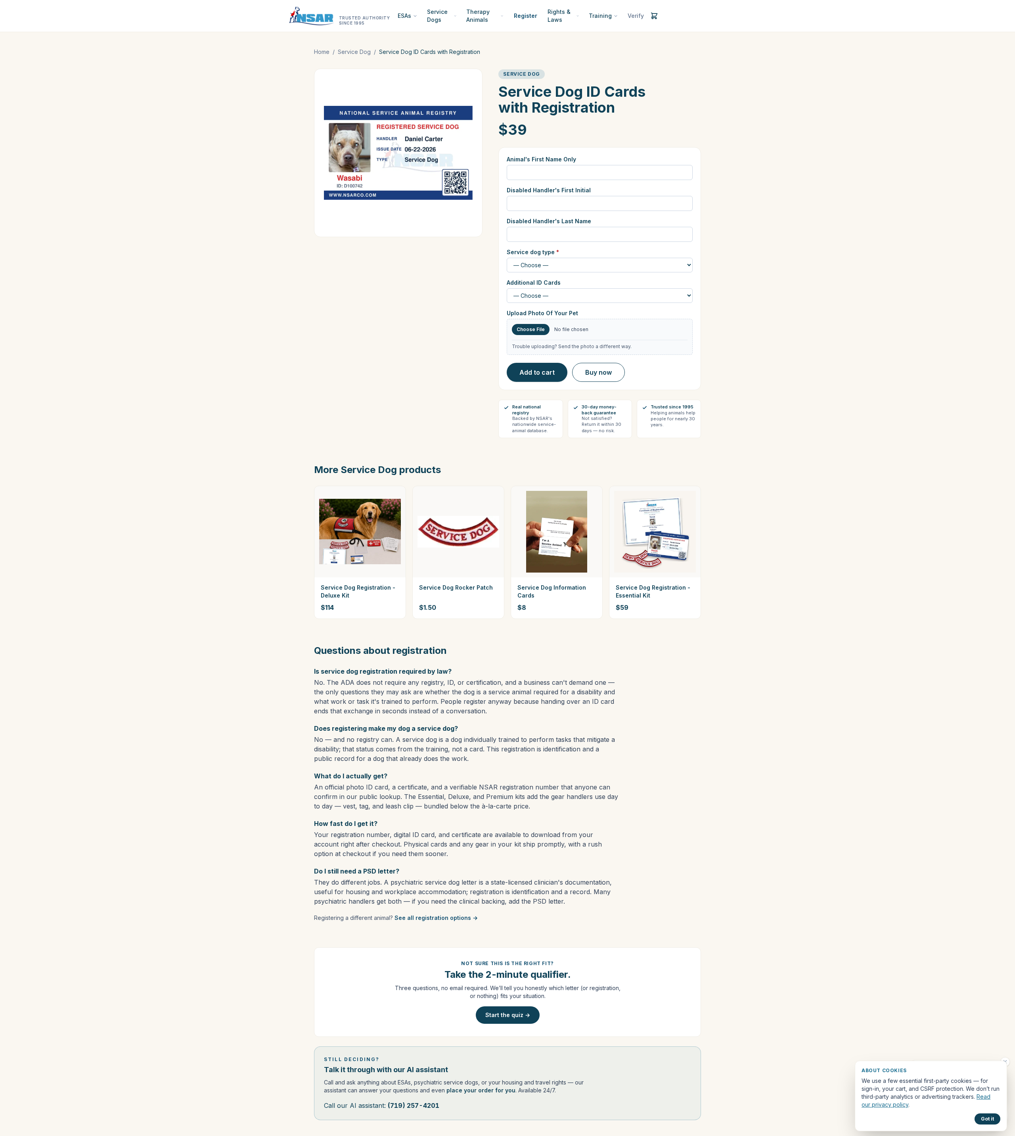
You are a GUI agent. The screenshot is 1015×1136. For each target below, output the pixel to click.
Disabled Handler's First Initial (549, 190)
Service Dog (354, 51)
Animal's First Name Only (541, 159)
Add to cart (537, 372)
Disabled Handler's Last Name (549, 221)
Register (525, 15)
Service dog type (533, 252)
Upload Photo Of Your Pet (542, 313)
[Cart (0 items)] (654, 16)
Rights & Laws (559, 15)
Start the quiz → (507, 1014)
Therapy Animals (478, 15)
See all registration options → (436, 917)
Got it (987, 1119)
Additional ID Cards (534, 282)
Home (321, 51)
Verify (636, 15)
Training (600, 15)
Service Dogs (437, 15)
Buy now (598, 372)
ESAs (404, 15)
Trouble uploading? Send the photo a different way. (572, 346)
